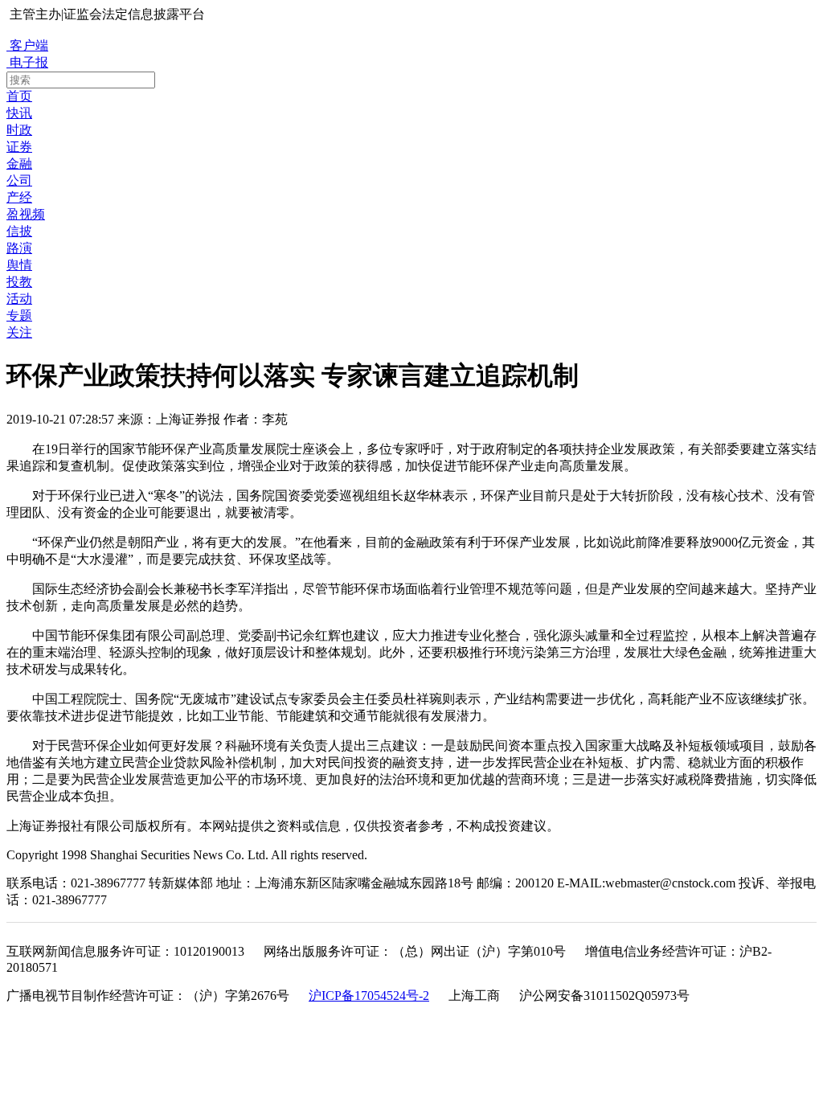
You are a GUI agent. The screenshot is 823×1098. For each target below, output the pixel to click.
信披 (19, 231)
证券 (19, 147)
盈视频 (25, 214)
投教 (19, 282)
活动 (19, 298)
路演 (19, 248)
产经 (19, 197)
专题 (19, 315)
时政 (19, 130)
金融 (19, 163)
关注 (19, 332)
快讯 (19, 113)
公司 (19, 180)
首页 (19, 96)
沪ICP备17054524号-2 (369, 995)
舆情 (19, 265)
